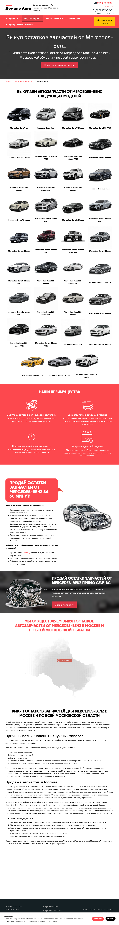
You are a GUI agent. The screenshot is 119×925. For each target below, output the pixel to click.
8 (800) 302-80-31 (103, 10)
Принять (110, 919)
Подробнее (98, 919)
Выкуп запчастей (54, 18)
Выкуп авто (12, 18)
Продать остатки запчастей (59, 65)
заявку (27, 553)
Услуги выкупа (31, 18)
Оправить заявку (64, 604)
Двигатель (74, 18)
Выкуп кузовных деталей (19, 24)
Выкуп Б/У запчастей (52, 910)
